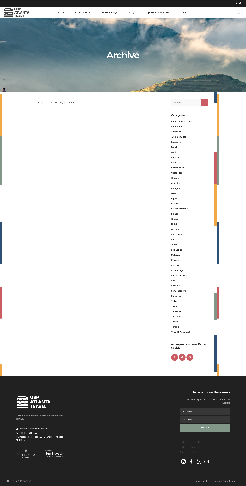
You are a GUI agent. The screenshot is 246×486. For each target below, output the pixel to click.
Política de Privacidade (191, 442)
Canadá (175, 157)
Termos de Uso (187, 452)
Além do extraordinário (183, 121)
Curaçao (175, 188)
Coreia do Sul (178, 167)
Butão (174, 152)
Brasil (174, 147)
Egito (174, 198)
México (175, 265)
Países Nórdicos (179, 275)
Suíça (174, 306)
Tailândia (176, 311)
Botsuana (176, 142)
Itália (173, 239)
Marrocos (176, 260)
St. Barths (176, 301)
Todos (174, 321)
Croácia (175, 178)
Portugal (175, 285)
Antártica (176, 131)
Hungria (175, 229)
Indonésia (176, 234)
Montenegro (177, 270)
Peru (173, 280)
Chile (173, 162)
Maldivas (175, 255)
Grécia (174, 219)
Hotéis (174, 224)
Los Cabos (176, 250)
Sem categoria (178, 291)
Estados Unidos (179, 208)
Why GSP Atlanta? (180, 332)
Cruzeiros (176, 183)
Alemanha (176, 126)
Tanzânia (176, 316)
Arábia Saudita (178, 137)
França (174, 214)
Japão (174, 244)
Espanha (175, 203)
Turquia (175, 327)
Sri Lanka (176, 296)
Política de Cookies (189, 447)
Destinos (176, 193)
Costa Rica (176, 173)
